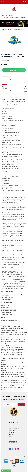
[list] (14, 88)
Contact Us (11, 432)
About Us (11, 434)
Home (2, 29)
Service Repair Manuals (14, 428)
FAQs (10, 436)
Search (10, 426)
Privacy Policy (12, 430)
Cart (26, 2)
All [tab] (11, 80)
